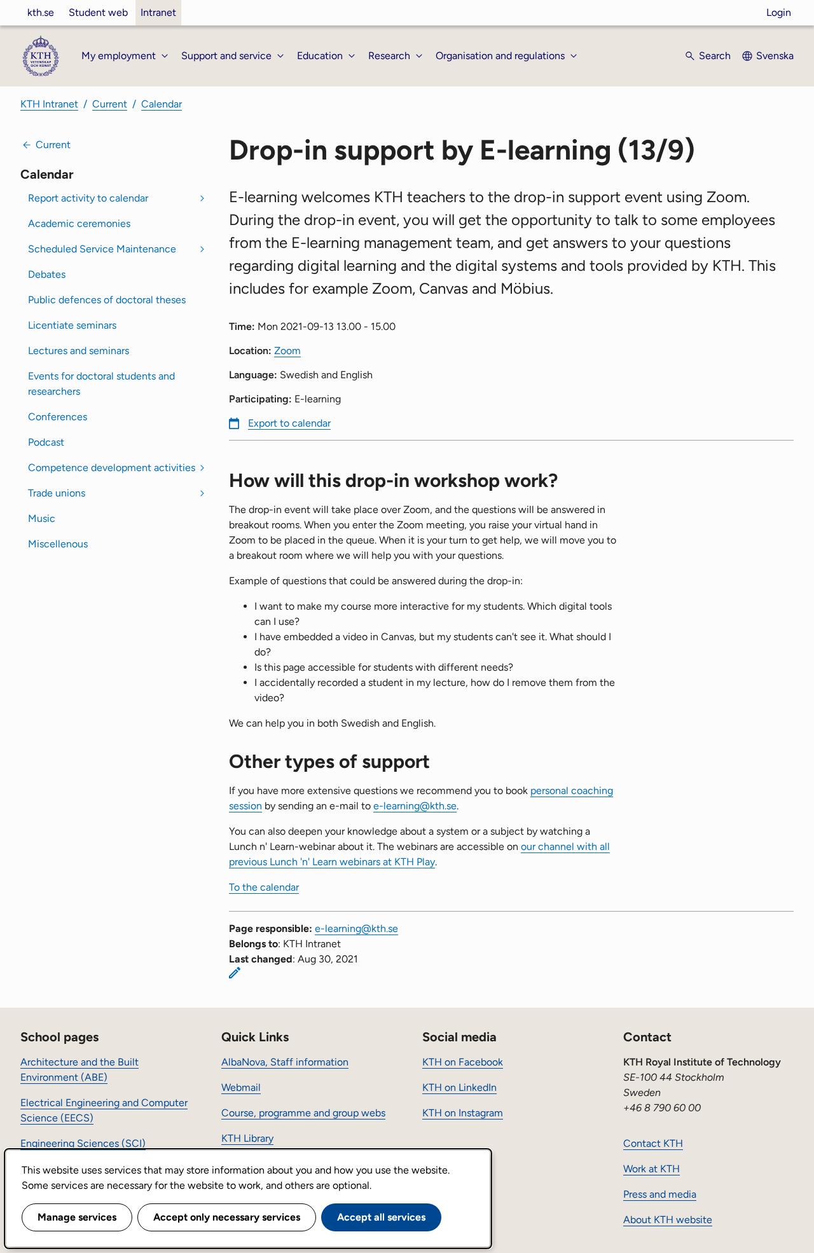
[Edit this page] (234, 972)
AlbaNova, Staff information (284, 1062)
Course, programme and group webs (303, 1113)
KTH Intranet (49, 104)
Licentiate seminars (72, 325)
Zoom (287, 351)
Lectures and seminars (78, 351)
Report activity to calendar (88, 198)
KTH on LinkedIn (459, 1087)
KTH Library (247, 1138)
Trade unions (56, 493)
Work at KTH (651, 1169)
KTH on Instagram (462, 1113)
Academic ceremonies (79, 223)
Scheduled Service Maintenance (102, 249)
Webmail (241, 1087)
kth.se (40, 12)
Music (41, 518)
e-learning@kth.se (415, 806)
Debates (47, 274)
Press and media (659, 1194)
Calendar (161, 104)
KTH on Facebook (462, 1062)
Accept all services (381, 1217)
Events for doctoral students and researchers (101, 383)
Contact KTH (653, 1143)
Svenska (775, 56)
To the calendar (264, 887)
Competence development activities (111, 468)
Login (778, 12)
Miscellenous (58, 544)
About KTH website (667, 1220)
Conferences (57, 417)
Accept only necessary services (226, 1217)
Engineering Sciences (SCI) (83, 1143)
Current (109, 104)
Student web (98, 12)
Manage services (77, 1217)
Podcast (46, 442)
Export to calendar (289, 423)
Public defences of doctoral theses (107, 300)
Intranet (158, 12)
